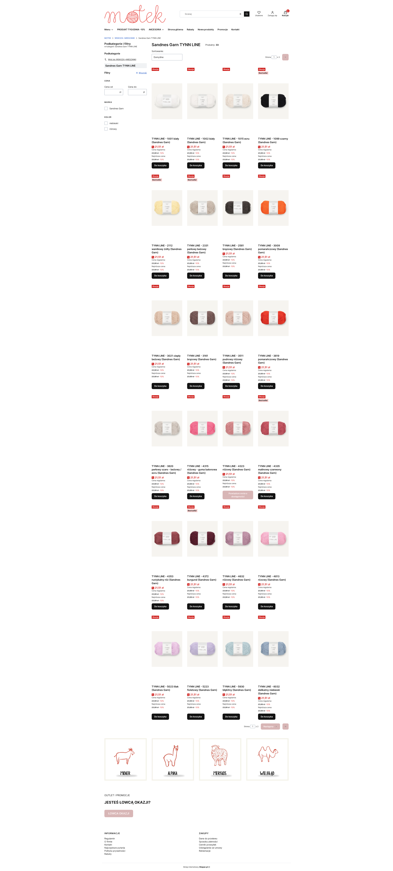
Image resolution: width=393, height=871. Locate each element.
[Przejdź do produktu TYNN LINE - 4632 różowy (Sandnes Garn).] (238, 538)
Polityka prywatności (114, 850)
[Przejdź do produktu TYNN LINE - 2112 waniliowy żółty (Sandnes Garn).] (167, 208)
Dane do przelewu (208, 838)
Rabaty (108, 854)
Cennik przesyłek (207, 844)
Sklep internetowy (195, 867)
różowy (113, 129)
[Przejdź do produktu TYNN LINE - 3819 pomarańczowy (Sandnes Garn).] (273, 318)
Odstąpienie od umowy (210, 847)
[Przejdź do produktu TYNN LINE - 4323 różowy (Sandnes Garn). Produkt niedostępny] (238, 428)
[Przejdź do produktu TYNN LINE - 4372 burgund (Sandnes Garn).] (202, 538)
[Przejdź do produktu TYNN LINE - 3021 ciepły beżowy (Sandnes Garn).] (167, 318)
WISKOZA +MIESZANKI (125, 38)
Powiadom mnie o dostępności (238, 495)
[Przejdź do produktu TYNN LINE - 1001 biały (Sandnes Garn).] (167, 101)
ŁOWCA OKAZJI (118, 813)
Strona (268, 57)
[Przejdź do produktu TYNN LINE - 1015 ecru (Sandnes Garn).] (238, 101)
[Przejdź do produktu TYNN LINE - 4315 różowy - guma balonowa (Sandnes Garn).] (202, 428)
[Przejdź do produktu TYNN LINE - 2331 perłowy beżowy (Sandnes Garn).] (202, 208)
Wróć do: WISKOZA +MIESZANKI (122, 59)
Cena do (132, 86)
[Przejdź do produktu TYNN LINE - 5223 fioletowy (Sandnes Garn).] (202, 649)
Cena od (108, 86)
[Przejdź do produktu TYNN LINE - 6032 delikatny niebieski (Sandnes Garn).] (273, 649)
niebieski (113, 123)
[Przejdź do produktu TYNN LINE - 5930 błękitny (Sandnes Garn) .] (238, 649)
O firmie (108, 841)
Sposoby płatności (208, 841)
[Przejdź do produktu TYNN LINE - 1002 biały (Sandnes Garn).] (202, 101)
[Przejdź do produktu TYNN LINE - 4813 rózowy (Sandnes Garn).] (273, 538)
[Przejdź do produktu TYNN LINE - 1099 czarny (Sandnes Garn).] (273, 101)
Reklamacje (204, 850)
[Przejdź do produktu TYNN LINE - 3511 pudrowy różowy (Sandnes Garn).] (238, 318)
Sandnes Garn (116, 108)
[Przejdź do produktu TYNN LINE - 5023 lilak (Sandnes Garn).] (167, 649)
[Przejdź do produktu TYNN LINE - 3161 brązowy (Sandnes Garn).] (202, 318)
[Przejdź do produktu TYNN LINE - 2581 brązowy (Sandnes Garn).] (238, 208)
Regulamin (109, 838)
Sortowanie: (157, 51)
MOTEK (107, 38)
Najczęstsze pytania (114, 847)
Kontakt (108, 844)
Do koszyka (160, 165)
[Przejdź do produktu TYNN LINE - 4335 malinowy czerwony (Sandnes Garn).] (273, 428)
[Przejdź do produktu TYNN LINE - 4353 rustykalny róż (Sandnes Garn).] (167, 538)
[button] (246, 14)
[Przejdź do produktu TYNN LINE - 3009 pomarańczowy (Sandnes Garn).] (273, 208)
